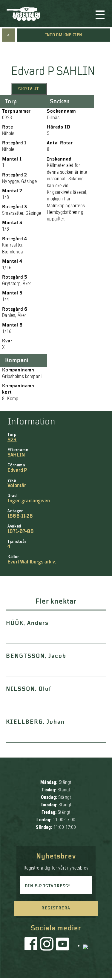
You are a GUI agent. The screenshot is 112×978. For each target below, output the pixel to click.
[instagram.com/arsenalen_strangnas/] (46, 945)
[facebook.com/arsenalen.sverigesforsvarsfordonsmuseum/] (31, 945)
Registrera (56, 908)
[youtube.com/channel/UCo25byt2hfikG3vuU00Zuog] (62, 945)
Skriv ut (28, 89)
